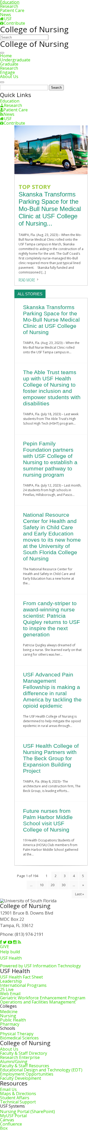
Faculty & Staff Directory (23, 1053)
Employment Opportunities (26, 1074)
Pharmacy (9, 1024)
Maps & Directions (18, 1093)
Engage (7, 72)
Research (9, 6)
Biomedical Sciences (19, 1038)
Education (9, 101)
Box (4, 1128)
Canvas (7, 1120)
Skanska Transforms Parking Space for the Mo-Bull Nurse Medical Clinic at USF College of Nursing (51, 319)
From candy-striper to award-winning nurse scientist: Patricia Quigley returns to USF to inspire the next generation (51, 618)
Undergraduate (15, 60)
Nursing (8, 1016)
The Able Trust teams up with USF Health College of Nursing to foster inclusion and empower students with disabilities (52, 387)
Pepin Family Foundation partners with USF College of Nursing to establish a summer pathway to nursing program (50, 459)
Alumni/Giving (13, 1061)
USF (8, 19)
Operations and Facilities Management (38, 1002)
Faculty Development (20, 1078)
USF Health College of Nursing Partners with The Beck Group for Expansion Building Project (51, 758)
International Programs (23, 985)
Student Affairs (14, 1098)
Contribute (14, 23)
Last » (79, 894)
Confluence (11, 1124)
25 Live (7, 989)
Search (56, 88)
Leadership (11, 981)
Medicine (9, 1011)
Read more (27, 280)
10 (41, 885)
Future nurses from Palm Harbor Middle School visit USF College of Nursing (48, 820)
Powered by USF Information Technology (40, 966)
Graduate (9, 64)
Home (6, 56)
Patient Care (12, 10)
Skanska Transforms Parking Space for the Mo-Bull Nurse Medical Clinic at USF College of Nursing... (50, 209)
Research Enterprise (20, 1057)
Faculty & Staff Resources (24, 1066)
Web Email (10, 993)
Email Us (8, 1089)
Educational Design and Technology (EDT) (41, 1070)
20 (52, 885)
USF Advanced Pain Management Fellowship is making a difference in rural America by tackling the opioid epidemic (52, 690)
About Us (9, 76)
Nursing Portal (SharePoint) (27, 1111)
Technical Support (18, 1102)
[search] (2, 82)
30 (63, 885)
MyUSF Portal (13, 1116)
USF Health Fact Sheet (21, 977)
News (5, 14)
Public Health (13, 1020)
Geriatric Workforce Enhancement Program (42, 998)
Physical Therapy (16, 1034)
